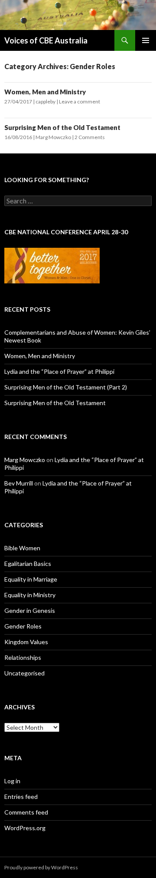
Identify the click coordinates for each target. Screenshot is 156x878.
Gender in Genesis (29, 610)
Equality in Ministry (29, 595)
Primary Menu (145, 40)
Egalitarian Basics (27, 563)
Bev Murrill (18, 483)
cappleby (45, 101)
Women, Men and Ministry (45, 92)
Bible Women (22, 548)
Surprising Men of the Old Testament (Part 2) (65, 387)
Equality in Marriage (30, 579)
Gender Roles (23, 626)
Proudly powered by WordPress (41, 867)
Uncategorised (24, 673)
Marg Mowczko (53, 137)
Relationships (22, 657)
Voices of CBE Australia (46, 40)
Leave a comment (79, 101)
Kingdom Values (26, 641)
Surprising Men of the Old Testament (62, 127)
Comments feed (26, 812)
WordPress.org (25, 827)
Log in (12, 781)
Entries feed (21, 796)
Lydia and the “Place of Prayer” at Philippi (59, 371)
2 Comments (90, 137)
